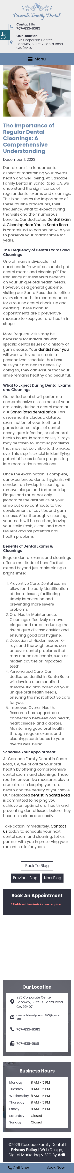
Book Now (55, 1168)
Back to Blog (37, 866)
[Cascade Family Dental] (37, 11)
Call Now (20, 1168)
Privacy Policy (24, 1150)
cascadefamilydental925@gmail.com (39, 1017)
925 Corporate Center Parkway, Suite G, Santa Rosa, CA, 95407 (40, 44)
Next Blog (52, 878)
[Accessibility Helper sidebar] (5, 35)
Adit (61, 1155)
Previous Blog (25, 878)
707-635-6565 (28, 28)
